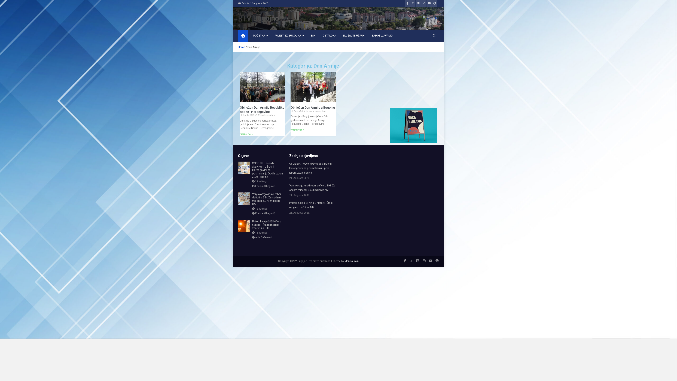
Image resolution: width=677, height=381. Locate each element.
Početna (259, 35)
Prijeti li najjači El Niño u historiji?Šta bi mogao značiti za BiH (266, 225)
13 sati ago (261, 232)
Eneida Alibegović (265, 186)
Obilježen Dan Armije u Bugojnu (313, 107)
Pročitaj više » (246, 134)
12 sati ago (261, 181)
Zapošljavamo (382, 35)
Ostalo (328, 35)
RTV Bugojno (258, 18)
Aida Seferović (263, 237)
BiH (313, 35)
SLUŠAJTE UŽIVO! (354, 35)
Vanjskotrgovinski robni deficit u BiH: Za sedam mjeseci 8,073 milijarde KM (266, 199)
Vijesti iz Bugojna (288, 35)
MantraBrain (352, 261)
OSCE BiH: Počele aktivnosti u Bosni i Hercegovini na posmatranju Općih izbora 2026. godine (267, 170)
